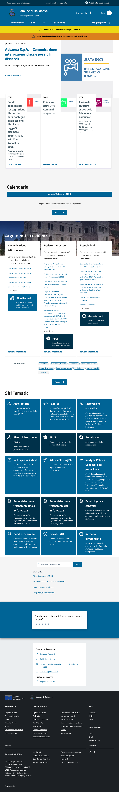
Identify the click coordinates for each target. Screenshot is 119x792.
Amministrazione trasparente (56, 3)
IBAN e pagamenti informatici (44, 587)
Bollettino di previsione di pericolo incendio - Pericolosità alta (62, 36)
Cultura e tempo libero (40, 733)
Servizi (43, 22)
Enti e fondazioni (11, 723)
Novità (32, 22)
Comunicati (92, 712)
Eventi (91, 737)
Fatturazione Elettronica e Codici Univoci (49, 581)
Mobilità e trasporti (67, 719)
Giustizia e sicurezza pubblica (70, 712)
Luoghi (91, 733)
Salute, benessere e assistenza (71, 723)
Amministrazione (17, 22)
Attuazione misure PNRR (43, 576)
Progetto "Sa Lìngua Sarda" (44, 592)
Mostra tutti (59, 212)
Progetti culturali (94, 740)
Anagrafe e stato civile (40, 719)
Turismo (63, 729)
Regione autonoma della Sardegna (18, 3)
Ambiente (36, 716)
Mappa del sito (10, 786)
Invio (77, 564)
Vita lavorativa (66, 733)
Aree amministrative (12, 716)
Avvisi (91, 716)
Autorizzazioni (37, 726)
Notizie (91, 719)
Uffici (7, 719)
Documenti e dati (11, 733)
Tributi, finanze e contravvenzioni (72, 726)
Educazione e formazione (41, 736)
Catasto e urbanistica (40, 729)
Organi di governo (11, 712)
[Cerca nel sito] (109, 12)
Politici (7, 726)
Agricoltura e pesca (39, 712)
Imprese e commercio (68, 716)
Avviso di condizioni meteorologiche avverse (62, 29)
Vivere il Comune (58, 22)
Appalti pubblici (38, 723)
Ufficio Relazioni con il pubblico (15, 770)
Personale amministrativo (14, 729)
